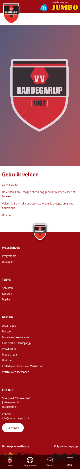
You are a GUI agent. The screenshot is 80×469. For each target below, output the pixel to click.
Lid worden (13, 428)
